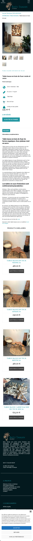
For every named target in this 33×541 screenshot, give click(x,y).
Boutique (9, 13)
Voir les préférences (16, 537)
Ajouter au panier (11, 119)
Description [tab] (6, 130)
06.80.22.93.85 (7, 506)
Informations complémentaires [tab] (10, 134)
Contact (5, 491)
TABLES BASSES (14, 15)
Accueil (4, 13)
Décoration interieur (8, 485)
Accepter (16, 528)
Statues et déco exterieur (10, 484)
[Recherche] (3, 1)
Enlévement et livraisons (10, 488)
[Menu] (30, 1)
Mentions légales (8, 490)
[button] (30, 511)
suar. (19, 219)
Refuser (16, 532)
